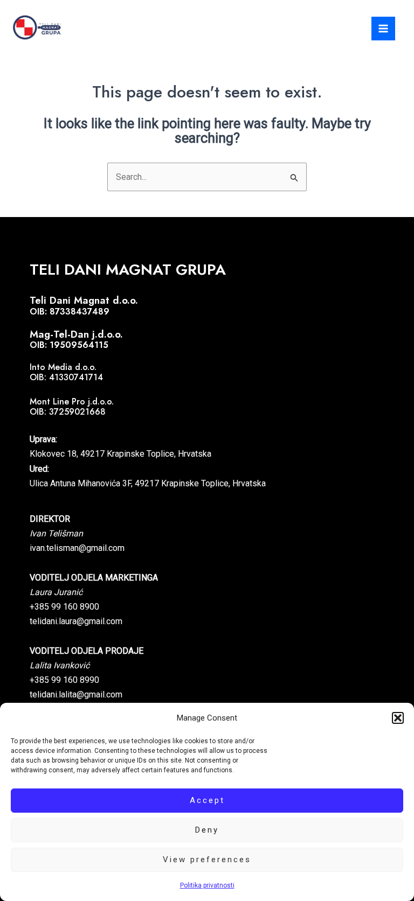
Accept (207, 800)
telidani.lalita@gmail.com (76, 694)
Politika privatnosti (207, 885)
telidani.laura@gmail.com (76, 621)
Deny (207, 830)
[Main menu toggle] (383, 28)
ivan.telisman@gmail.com (77, 548)
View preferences (207, 859)
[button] (397, 718)
